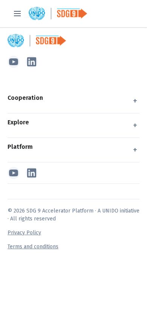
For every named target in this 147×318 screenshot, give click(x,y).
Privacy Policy (24, 232)
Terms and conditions (33, 246)
